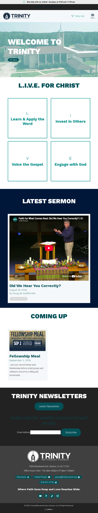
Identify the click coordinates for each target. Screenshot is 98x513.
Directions (22, 477)
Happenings (50, 7)
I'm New (39, 7)
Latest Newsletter (49, 406)
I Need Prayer (41, 477)
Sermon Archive (18, 298)
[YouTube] (40, 496)
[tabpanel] (49, 49)
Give (60, 7)
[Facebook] (46, 496)
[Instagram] (57, 496)
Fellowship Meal (24, 356)
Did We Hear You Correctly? (35, 285)
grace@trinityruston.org (66, 477)
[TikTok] (51, 496)
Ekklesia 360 (49, 509)
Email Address (23, 432)
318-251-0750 (47, 482)
